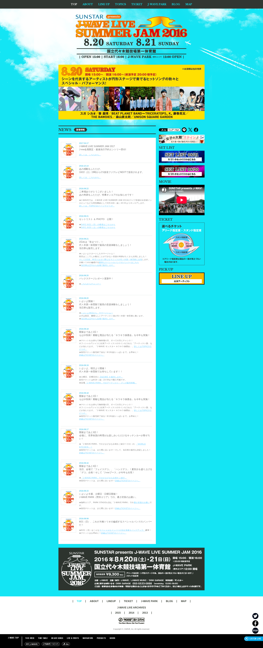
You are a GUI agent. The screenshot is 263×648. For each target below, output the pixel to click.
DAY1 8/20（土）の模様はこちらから (98, 227)
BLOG (176, 4)
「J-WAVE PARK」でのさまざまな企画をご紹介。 (104, 478)
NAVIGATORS (88, 638)
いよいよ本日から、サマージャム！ (97, 313)
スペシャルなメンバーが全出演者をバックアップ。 (122, 530)
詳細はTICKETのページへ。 (92, 355)
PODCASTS (101, 638)
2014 (131, 612)
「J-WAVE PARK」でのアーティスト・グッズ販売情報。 (111, 383)
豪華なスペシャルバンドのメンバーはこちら (119, 262)
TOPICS (120, 4)
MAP (188, 4)
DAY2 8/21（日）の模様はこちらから (98, 224)
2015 (118, 612)
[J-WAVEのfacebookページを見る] (257, 623)
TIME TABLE (43, 638)
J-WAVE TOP (13, 637)
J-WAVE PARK (157, 4)
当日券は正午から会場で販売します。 (98, 265)
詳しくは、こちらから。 (90, 155)
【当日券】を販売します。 (111, 377)
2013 (145, 612)
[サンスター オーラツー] (182, 136)
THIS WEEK (29, 638)
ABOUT (87, 4)
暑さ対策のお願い (142, 502)
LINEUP (111, 601)
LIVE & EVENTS (73, 638)
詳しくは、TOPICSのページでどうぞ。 (97, 206)
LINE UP (104, 4)
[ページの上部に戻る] (257, 631)
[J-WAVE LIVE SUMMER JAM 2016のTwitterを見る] (257, 616)
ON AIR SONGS (57, 638)
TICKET (136, 4)
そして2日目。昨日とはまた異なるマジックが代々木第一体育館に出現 (110, 259)
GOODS (112, 638)
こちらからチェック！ (91, 284)
